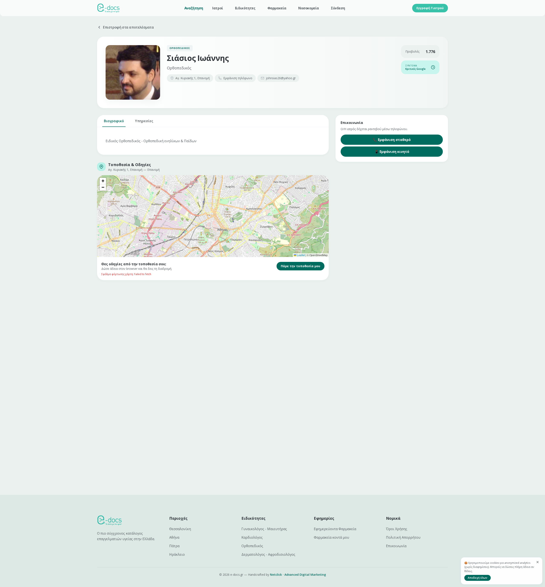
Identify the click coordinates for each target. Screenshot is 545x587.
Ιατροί (217, 8)
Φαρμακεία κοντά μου (331, 537)
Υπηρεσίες (144, 121)
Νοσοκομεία (308, 8)
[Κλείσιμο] (538, 562)
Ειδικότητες (245, 8)
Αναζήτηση (193, 8)
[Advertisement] (225, 318)
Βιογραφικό (114, 121)
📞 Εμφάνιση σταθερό (392, 139)
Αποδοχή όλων (477, 578)
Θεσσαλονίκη (180, 529)
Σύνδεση (338, 8)
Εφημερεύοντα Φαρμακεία (335, 529)
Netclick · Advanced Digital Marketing (298, 575)
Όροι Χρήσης (396, 529)
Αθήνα (174, 537)
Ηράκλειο (177, 554)
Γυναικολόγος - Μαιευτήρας (264, 529)
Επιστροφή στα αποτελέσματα (128, 27)
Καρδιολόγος (252, 537)
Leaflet (300, 255)
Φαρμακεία (276, 8)
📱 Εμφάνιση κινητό (391, 151)
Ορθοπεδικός (252, 546)
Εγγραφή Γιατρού (430, 8)
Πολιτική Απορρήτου (403, 537)
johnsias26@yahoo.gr (281, 78)
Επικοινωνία (396, 546)
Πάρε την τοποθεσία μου (300, 266)
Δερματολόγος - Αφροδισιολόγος (268, 554)
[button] (103, 181)
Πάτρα (174, 546)
